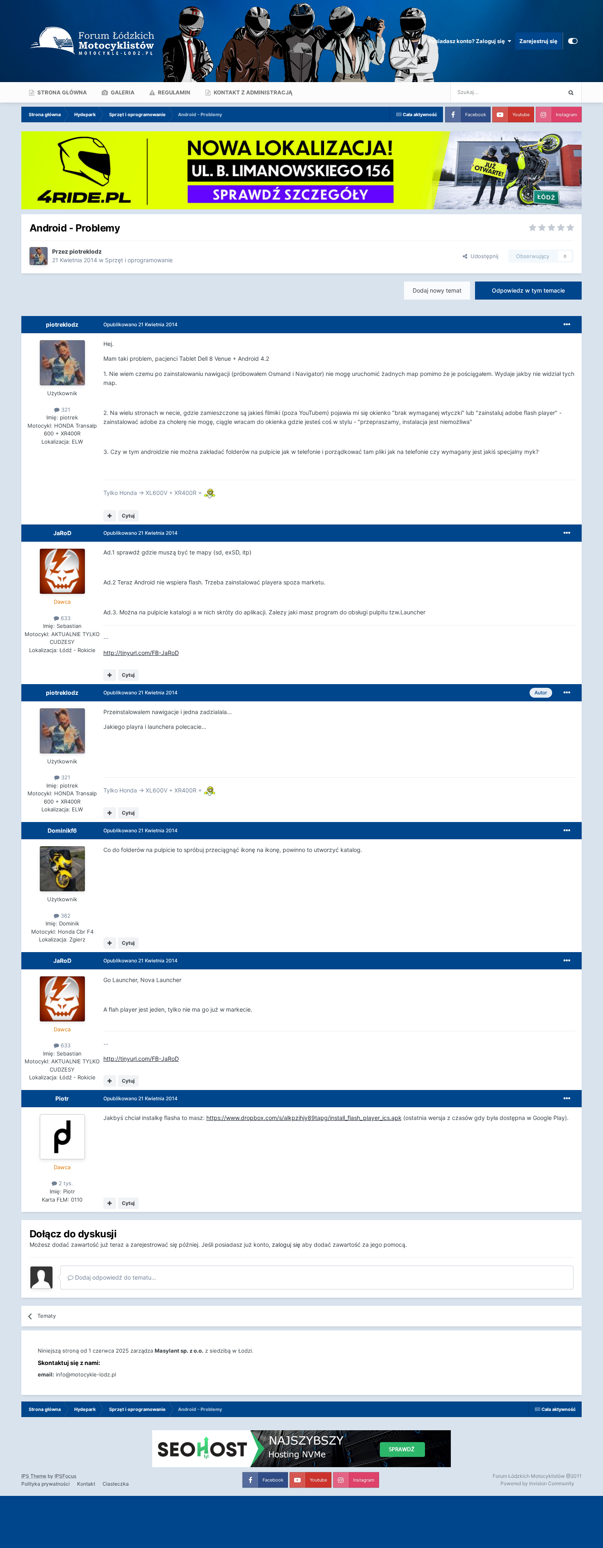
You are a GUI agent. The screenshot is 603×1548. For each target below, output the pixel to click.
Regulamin (173, 92)
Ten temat (538, 92)
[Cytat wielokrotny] (109, 516)
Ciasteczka (116, 1484)
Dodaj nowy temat (437, 290)
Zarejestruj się (538, 41)
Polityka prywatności (45, 1484)
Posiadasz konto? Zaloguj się (468, 41)
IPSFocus (65, 1476)
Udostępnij (482, 256)
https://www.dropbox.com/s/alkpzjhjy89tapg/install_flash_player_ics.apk (304, 1117)
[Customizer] (573, 41)
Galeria (122, 92)
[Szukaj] (571, 92)
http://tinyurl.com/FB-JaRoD (141, 652)
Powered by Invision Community (537, 1483)
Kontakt (86, 1484)
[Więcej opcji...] (567, 325)
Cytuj (128, 516)
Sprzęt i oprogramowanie (139, 259)
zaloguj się (286, 1244)
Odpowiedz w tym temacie (528, 290)
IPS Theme (33, 1476)
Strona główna (61, 92)
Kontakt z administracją (252, 92)
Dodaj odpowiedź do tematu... (114, 1277)
